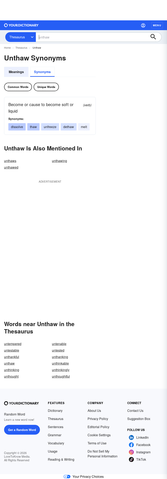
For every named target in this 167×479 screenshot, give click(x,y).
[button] (143, 25)
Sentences (55, 426)
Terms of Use (97, 443)
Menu (157, 25)
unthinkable (60, 363)
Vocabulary (56, 443)
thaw (33, 126)
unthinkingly (60, 369)
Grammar (54, 435)
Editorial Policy (98, 426)
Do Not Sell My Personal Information (103, 453)
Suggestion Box (138, 418)
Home (7, 47)
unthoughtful (61, 376)
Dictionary (55, 410)
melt (84, 126)
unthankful (11, 356)
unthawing (59, 160)
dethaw (68, 126)
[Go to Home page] (21, 25)
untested (58, 350)
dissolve (17, 126)
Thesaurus (17, 37)
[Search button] (155, 37)
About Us (94, 410)
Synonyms (42, 71)
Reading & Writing (61, 459)
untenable (59, 343)
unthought (11, 376)
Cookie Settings (99, 435)
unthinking (11, 369)
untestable (11, 350)
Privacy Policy (98, 418)
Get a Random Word (22, 430)
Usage (52, 451)
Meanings (16, 71)
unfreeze (50, 126)
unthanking (60, 356)
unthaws (10, 160)
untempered (12, 343)
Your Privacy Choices (88, 476)
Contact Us (135, 410)
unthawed (11, 167)
